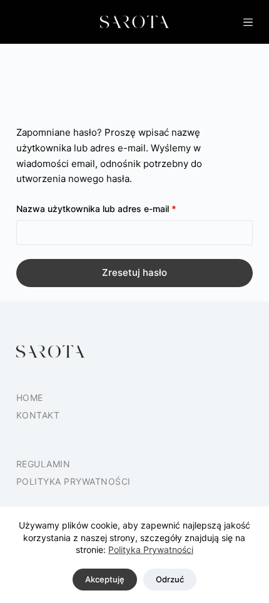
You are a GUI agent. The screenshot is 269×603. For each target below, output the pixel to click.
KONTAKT (38, 415)
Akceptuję (104, 579)
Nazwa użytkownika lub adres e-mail (119, 208)
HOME (29, 397)
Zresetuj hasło (134, 272)
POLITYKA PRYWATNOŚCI (73, 481)
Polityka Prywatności (150, 549)
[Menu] (248, 22)
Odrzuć (170, 579)
